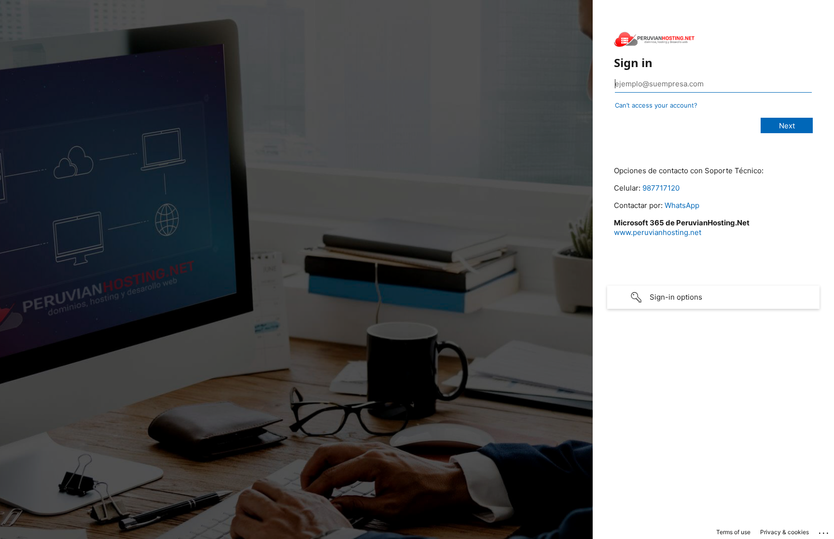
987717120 (661, 188)
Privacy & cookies (784, 532)
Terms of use (733, 532)
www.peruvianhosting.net (657, 232)
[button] (713, 297)
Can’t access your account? (656, 105)
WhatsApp (682, 205)
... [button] (824, 531)
